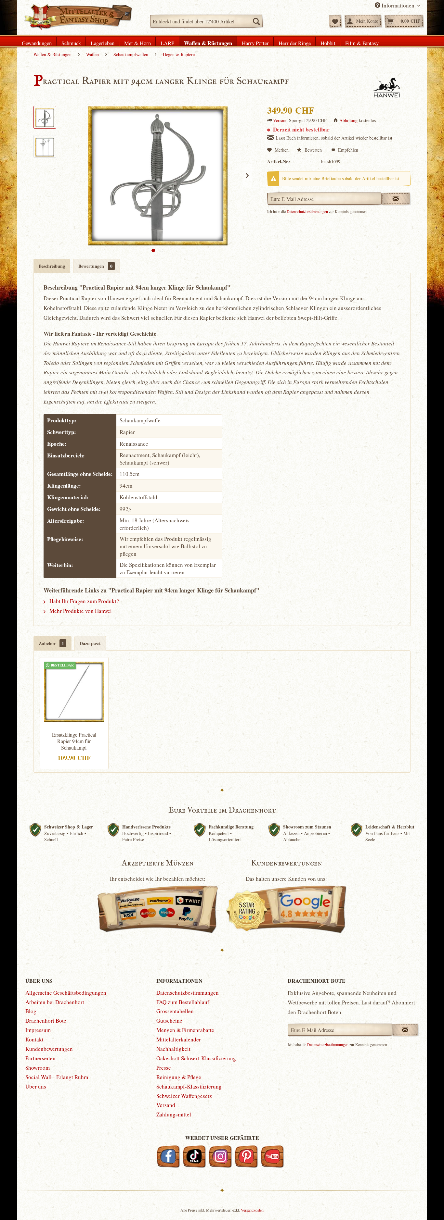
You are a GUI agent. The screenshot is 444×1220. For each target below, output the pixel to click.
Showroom (37, 1067)
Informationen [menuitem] (398, 5)
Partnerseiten (40, 1058)
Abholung (348, 120)
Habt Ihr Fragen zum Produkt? (83, 601)
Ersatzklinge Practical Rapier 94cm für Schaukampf (74, 741)
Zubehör (51, 643)
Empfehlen (347, 150)
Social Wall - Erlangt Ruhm (56, 1077)
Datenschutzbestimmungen (307, 211)
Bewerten (313, 150)
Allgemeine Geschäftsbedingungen (65, 992)
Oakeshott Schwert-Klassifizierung (196, 1058)
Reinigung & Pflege (178, 1077)
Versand (280, 120)
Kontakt (34, 1039)
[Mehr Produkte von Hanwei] (387, 88)
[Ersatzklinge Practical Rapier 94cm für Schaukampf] (74, 691)
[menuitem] (206, 21)
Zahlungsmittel (173, 1114)
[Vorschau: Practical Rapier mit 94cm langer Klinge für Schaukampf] (44, 117)
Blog (30, 1011)
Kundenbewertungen (49, 1048)
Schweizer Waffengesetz (184, 1096)
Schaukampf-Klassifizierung (189, 1086)
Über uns (35, 1086)
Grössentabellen (175, 1011)
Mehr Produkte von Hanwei (80, 611)
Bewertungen (95, 266)
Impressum (38, 1030)
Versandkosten (252, 1210)
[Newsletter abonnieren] (405, 1030)
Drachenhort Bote (45, 1020)
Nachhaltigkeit (173, 1048)
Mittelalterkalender (178, 1039)
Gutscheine (169, 1020)
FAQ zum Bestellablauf (182, 1002)
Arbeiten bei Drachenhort (54, 1002)
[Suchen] (256, 21)
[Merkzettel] (335, 21)
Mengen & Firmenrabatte (185, 1030)
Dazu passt (90, 643)
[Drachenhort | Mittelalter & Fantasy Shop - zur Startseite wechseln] (78, 17)
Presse (163, 1067)
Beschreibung (52, 266)
